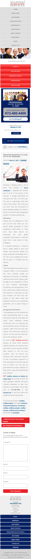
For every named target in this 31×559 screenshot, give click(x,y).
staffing (5, 408)
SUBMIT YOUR (17, 147)
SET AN (16, 141)
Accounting (15, 71)
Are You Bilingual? (15, 119)
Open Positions (15, 21)
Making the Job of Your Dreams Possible (13, 420)
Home (15, 9)
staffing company (14, 408)
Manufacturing (15, 76)
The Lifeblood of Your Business (13, 425)
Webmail (15, 547)
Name (5, 464)
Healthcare (15, 85)
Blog (15, 41)
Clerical (15, 67)
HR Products (15, 25)
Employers (15, 13)
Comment (7, 442)
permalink (16, 412)
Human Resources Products (15, 532)
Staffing (21, 401)
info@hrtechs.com (15, 513)
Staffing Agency (8, 403)
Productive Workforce (10, 405)
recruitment (21, 405)
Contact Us (16, 45)
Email (5, 473)
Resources (15, 37)
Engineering (15, 81)
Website (5, 481)
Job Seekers (16, 17)
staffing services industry (17, 410)
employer (24, 403)
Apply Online (15, 33)
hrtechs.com (7, 392)
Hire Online (15, 29)
